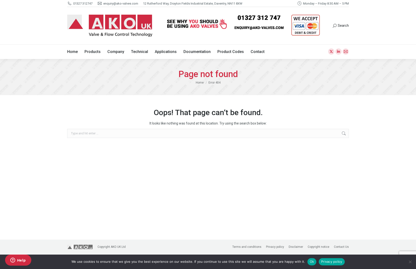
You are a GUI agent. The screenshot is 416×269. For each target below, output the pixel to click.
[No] (410, 261)
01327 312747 (82, 3)
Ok (312, 261)
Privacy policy (331, 261)
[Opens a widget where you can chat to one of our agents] (18, 261)
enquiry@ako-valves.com (120, 3)
